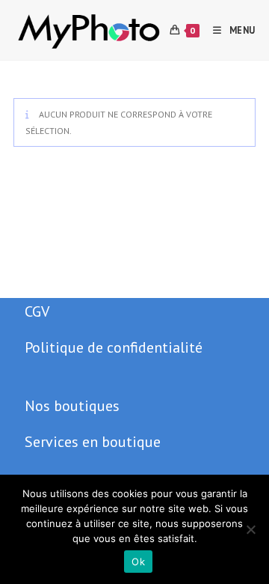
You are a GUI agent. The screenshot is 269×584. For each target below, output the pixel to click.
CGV (37, 311)
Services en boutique (93, 441)
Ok (138, 562)
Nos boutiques (72, 406)
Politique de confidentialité (113, 347)
